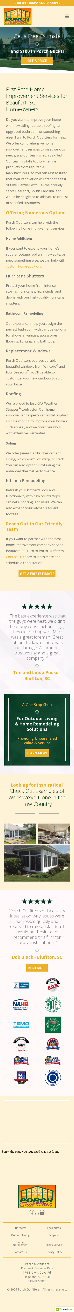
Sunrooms (20, 1228)
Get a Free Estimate (37, 573)
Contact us (14, 557)
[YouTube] (41, 1213)
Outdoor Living (20, 1235)
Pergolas (54, 1235)
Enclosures (54, 1228)
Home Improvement (20, 1243)
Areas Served (54, 1245)
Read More (37, 968)
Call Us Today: (37, 3)
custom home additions (24, 266)
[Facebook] (32, 1213)
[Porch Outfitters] (17, 16)
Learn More (37, 753)
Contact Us (20, 1252)
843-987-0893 (37, 1281)
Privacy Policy (54, 1252)
